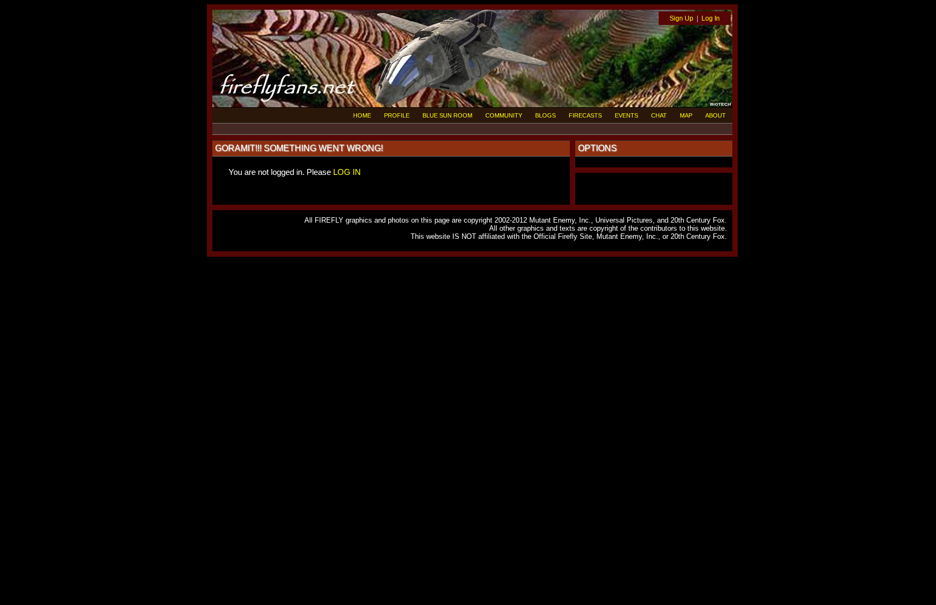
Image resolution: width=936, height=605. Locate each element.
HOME (362, 115)
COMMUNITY (503, 115)
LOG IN (347, 172)
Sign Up (681, 18)
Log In (710, 18)
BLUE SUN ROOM (447, 115)
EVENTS (626, 115)
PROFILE (397, 115)
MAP (686, 115)
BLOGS (545, 115)
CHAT (659, 115)
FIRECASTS (585, 115)
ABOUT (715, 115)
